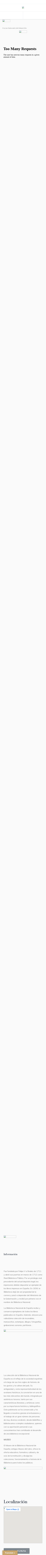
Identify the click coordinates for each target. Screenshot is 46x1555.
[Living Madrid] (23, 8)
